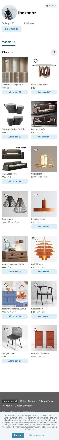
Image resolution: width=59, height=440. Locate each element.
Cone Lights (7, 219)
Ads (3, 412)
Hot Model (7, 405)
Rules (23, 401)
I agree (17, 435)
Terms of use (14, 412)
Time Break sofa (9, 174)
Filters (5, 52)
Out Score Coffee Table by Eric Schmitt (14, 129)
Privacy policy (29, 412)
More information (36, 435)
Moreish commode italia (13, 264)
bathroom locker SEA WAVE (14, 309)
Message (13, 28)
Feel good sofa (38, 129)
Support (32, 401)
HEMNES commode (40, 353)
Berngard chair (8, 353)
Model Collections (23, 405)
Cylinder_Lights (38, 219)
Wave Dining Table (39, 85)
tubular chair (37, 309)
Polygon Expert (46, 401)
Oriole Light (36, 174)
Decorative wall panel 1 (12, 85)
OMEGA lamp (37, 264)
